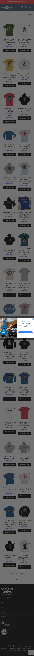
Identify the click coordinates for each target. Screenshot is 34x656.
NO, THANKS (25, 334)
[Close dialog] (33, 319)
